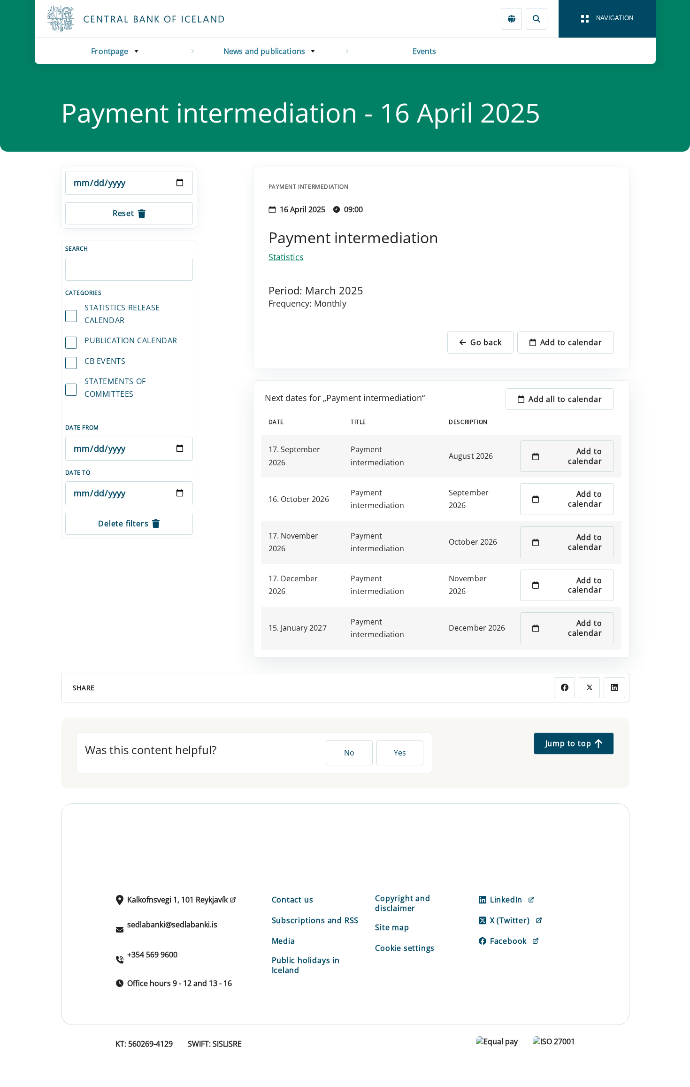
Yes (400, 753)
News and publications (264, 51)
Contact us (293, 899)
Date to (78, 473)
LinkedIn (506, 899)
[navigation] (607, 19)
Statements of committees (115, 387)
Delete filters (123, 523)
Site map (392, 927)
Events (425, 51)
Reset (123, 213)
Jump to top (568, 743)
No (349, 753)
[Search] (536, 18)
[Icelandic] (511, 18)
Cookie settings (405, 948)
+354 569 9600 (152, 954)
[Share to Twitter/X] (589, 687)
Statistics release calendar (122, 313)
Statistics (286, 256)
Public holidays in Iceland (306, 965)
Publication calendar (130, 340)
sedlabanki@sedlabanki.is (172, 924)
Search (77, 249)
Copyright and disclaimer (402, 903)
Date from (82, 428)
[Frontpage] (153, 19)
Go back (486, 342)
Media (283, 941)
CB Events (104, 361)
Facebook (508, 941)
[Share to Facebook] (564, 687)
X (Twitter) (510, 920)
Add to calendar (571, 342)
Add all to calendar (565, 399)
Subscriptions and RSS (315, 920)
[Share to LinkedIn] (614, 687)
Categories (83, 292)
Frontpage (109, 51)
